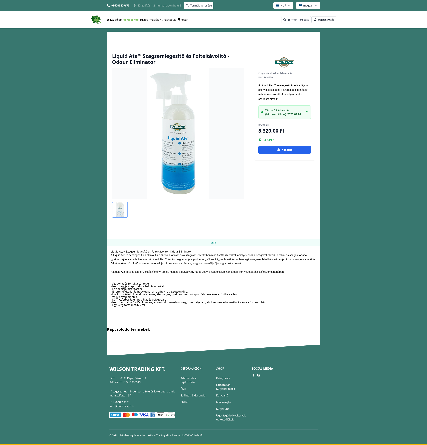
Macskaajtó (223, 402)
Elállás (184, 402)
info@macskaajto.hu (122, 406)
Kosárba (287, 150)
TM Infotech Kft (194, 435)
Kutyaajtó (222, 395)
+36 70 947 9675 (119, 402)
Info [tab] (213, 242)
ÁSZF (184, 389)
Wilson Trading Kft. (137, 369)
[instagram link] (258, 375)
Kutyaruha (222, 409)
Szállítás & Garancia (193, 395)
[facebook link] (253, 375)
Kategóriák (223, 378)
